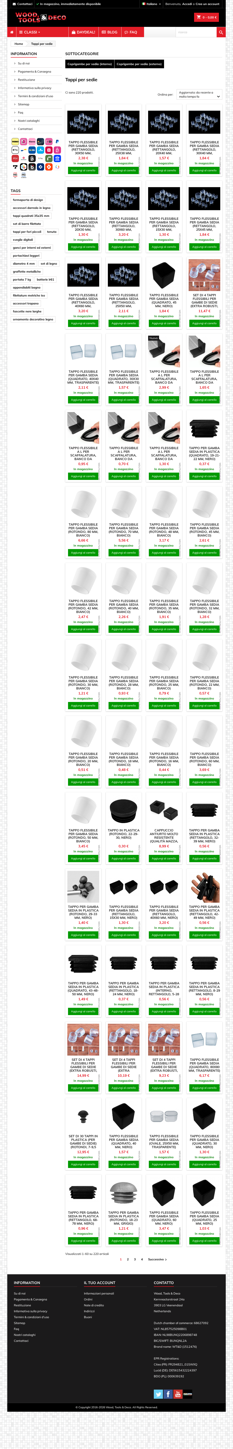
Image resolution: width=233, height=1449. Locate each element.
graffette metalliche (27, 271)
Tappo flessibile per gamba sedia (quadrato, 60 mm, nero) (164, 1218)
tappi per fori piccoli (27, 231)
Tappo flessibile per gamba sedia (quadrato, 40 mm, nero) (123, 1141)
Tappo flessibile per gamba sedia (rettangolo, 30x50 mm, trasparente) (83, 149)
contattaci (24, 4)
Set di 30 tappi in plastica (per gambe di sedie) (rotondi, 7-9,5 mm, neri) (83, 1143)
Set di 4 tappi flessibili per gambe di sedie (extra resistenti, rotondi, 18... (124, 1069)
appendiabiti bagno (27, 287)
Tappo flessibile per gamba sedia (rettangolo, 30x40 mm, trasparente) (204, 149)
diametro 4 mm (24, 263)
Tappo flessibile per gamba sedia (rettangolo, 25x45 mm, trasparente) (204, 226)
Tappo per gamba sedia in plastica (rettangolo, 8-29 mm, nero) (204, 988)
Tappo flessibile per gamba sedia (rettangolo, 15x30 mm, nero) (123, 912)
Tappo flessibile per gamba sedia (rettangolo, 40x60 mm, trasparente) (83, 302)
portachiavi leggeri (26, 255)
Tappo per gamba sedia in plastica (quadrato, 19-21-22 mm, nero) (204, 453)
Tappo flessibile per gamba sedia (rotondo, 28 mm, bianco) (124, 682)
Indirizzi (89, 1311)
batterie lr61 (45, 279)
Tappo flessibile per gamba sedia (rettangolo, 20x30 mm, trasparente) (83, 226)
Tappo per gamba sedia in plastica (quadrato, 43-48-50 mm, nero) (83, 988)
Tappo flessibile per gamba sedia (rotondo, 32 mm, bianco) (204, 606)
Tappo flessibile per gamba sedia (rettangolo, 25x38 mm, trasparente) (123, 149)
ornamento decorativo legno (33, 319)
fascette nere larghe (27, 311)
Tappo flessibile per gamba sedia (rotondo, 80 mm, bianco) (83, 529)
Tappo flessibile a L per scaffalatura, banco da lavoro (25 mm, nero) (123, 457)
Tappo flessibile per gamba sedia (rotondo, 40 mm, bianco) (124, 606)
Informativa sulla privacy (34, 88)
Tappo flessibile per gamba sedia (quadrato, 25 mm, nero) (204, 1218)
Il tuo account (99, 1282)
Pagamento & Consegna (34, 71)
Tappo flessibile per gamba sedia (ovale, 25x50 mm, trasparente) (164, 1141)
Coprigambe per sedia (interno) (90, 64)
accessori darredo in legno (32, 208)
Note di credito (94, 1305)
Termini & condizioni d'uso (35, 96)
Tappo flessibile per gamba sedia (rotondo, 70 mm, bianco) (124, 529)
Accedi (187, 4)
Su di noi (23, 63)
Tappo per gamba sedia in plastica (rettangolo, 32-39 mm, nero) (204, 835)
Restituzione (26, 79)
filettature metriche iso (29, 295)
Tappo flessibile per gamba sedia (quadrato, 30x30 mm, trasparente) (123, 377)
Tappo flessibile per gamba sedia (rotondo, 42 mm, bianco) (83, 606)
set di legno (49, 263)
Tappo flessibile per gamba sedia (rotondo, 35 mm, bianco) (164, 606)
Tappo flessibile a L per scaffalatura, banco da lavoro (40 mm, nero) (163, 457)
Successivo (158, 1259)
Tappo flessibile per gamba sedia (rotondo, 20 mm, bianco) (83, 759)
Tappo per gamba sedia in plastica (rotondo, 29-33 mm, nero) (83, 912)
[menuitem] (11, 32)
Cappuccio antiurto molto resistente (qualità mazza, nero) (164, 837)
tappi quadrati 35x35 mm (31, 216)
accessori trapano (26, 303)
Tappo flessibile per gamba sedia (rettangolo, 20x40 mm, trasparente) (164, 149)
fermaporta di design (28, 200)
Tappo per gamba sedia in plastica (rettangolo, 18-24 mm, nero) (123, 988)
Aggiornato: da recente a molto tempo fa (200, 95)
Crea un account (207, 4)
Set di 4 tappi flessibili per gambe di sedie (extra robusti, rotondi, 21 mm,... (204, 302)
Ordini (88, 1299)
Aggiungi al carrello (83, 170)
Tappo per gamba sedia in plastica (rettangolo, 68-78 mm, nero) (83, 1218)
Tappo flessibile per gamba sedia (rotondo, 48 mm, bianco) (164, 529)
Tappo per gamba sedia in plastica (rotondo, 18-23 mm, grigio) (123, 1218)
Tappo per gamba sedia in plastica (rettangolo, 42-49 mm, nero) (204, 912)
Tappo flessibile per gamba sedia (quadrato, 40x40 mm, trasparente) (83, 377)
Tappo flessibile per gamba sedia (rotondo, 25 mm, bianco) (164, 682)
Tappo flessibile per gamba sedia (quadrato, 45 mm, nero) (164, 300)
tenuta (51, 231)
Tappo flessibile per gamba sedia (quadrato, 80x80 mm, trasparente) (204, 1065)
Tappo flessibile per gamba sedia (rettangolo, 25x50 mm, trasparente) (123, 302)
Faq (20, 112)
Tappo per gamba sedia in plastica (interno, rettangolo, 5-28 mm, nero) (164, 990)
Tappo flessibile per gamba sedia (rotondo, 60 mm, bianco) (204, 759)
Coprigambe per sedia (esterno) (139, 64)
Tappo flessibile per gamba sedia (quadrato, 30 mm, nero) (204, 1141)
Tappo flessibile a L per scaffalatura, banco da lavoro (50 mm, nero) (204, 381)
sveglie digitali (23, 239)
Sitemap (23, 104)
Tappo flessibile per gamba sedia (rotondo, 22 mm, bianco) (204, 682)
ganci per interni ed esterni (32, 247)
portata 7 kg (22, 279)
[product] (83, 122)
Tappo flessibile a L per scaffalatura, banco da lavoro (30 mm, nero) (83, 457)
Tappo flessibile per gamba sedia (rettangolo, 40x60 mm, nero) (164, 912)
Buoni (88, 1317)
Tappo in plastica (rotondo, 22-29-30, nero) (123, 834)
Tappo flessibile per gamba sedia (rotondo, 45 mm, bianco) (204, 529)
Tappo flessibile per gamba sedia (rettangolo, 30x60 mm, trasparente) (123, 226)
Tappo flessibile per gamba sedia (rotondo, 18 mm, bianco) (124, 759)
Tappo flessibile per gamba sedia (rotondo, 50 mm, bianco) (83, 835)
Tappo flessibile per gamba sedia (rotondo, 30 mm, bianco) (83, 682)
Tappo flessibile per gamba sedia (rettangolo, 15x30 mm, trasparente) (164, 226)
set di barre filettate (27, 223)
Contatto (164, 1282)
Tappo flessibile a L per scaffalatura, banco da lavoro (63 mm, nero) (163, 381)
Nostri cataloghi (28, 120)
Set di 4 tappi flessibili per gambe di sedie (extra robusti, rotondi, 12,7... (164, 1067)
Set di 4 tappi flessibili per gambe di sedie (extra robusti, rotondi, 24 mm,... (83, 1067)
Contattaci (25, 129)
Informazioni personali (99, 1293)
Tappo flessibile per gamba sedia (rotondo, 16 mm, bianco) (164, 759)
